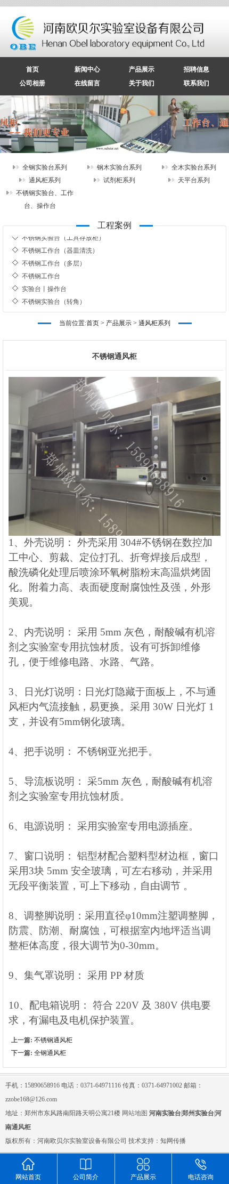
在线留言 (87, 83)
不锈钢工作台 (41, 264)
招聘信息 (196, 69)
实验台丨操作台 (44, 277)
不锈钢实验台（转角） (54, 290)
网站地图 (135, 1113)
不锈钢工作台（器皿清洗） (60, 239)
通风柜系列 (45, 180)
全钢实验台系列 (44, 167)
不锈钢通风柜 (53, 1040)
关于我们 (141, 83)
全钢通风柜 (50, 1053)
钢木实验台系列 (119, 167)
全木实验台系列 (193, 167)
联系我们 (196, 83)
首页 (32, 69)
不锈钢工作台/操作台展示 (58, 303)
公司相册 (32, 83)
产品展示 (141, 69)
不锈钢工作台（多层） (54, 251)
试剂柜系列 (119, 180)
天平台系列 (194, 180)
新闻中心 (87, 69)
